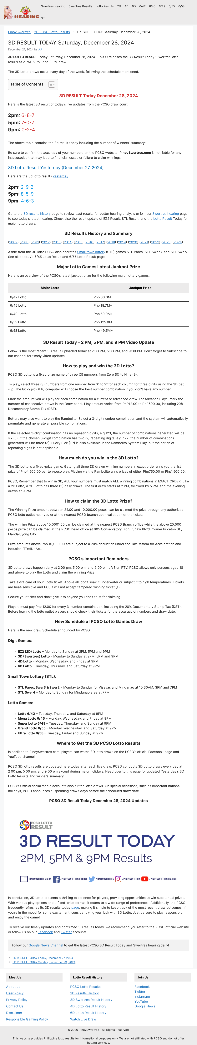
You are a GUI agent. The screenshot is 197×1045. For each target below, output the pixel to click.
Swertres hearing (165, 214)
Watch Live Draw (83, 1019)
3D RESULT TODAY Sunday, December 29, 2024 (44, 962)
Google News (144, 1006)
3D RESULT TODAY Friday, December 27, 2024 (43, 957)
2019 (122, 242)
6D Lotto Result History (88, 1013)
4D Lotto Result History (88, 1006)
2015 (78, 242)
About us (13, 987)
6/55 (172, 6)
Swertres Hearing (53, 6)
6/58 (181, 6)
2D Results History (84, 993)
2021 (144, 242)
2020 (133, 242)
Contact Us (14, 1006)
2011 (35, 242)
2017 (100, 242)
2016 (89, 242)
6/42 (142, 6)
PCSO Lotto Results (85, 987)
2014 (68, 242)
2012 (46, 242)
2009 (13, 242)
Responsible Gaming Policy (27, 1019)
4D (126, 6)
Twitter (66, 932)
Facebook (45, 932)
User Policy (14, 993)
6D (134, 6)
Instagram (142, 996)
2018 (111, 242)
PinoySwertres (19, 32)
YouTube (141, 1001)
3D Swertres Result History (91, 1000)
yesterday (60, 176)
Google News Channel (46, 945)
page (75, 907)
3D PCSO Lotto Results (52, 32)
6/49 (162, 6)
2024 (178, 242)
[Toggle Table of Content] (49, 84)
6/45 (152, 6)
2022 (155, 242)
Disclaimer (14, 1013)
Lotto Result (162, 219)
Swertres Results (80, 6)
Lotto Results (105, 6)
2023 (166, 242)
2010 (24, 242)
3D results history (37, 214)
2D (119, 6)
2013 (57, 242)
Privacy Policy (16, 1000)
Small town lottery (91, 252)
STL (43, 18)
